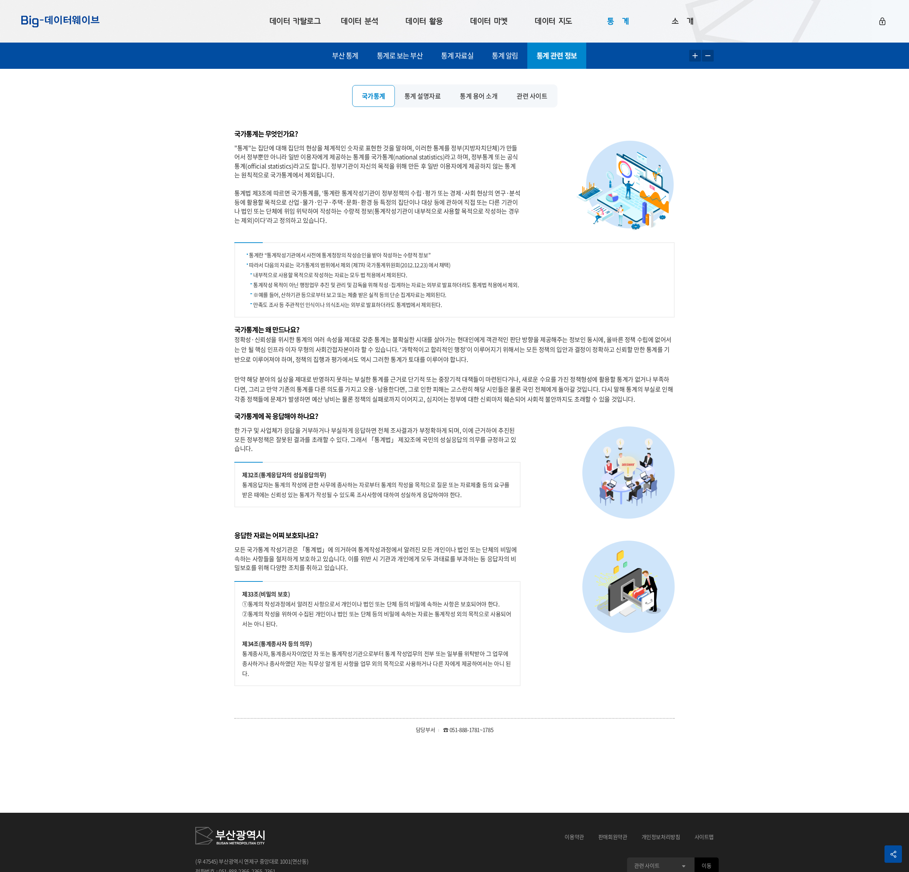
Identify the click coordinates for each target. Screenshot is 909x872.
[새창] (230, 837)
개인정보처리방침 (661, 837)
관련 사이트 (532, 96)
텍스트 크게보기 (695, 56)
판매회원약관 (612, 837)
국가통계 (373, 96)
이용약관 (574, 837)
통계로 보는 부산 (400, 55)
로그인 (882, 21)
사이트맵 (704, 837)
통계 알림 (505, 55)
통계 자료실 (457, 55)
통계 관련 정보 (557, 55)
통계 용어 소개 (478, 96)
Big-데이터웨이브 (60, 21)
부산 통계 (345, 55)
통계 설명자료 (422, 96)
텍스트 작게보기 (708, 56)
